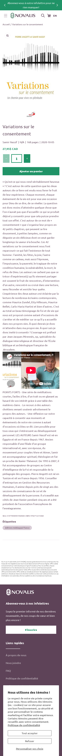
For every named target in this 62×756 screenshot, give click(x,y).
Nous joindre (13, 662)
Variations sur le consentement (27, 24)
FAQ (8, 670)
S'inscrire (31, 630)
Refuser (29, 741)
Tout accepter (30, 733)
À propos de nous (16, 655)
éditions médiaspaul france (17, 527)
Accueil (6, 24)
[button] (6, 16)
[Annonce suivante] (57, 5)
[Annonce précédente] (5, 5)
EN (55, 15)
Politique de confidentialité (24, 725)
